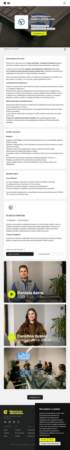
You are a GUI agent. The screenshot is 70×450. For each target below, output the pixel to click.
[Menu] (64, 3)
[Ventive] (21, 25)
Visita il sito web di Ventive (15, 249)
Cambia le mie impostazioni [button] (50, 443)
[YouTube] (5, 422)
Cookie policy (32, 433)
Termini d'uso (32, 436)
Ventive (20, 215)
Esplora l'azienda (13, 254)
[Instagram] (18, 422)
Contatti (17, 436)
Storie (5, 430)
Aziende (6, 433)
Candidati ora (37, 33)
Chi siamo (18, 430)
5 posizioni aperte (44, 254)
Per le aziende (19, 433)
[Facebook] (14, 422)
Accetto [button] (43, 440)
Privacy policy (32, 430)
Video (5, 436)
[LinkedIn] (9, 422)
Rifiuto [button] (51, 440)
